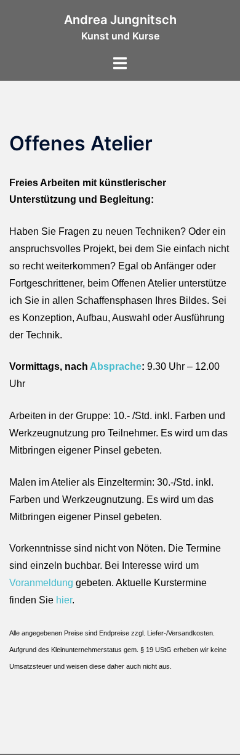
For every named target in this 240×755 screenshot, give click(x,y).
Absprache (116, 366)
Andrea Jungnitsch (120, 19)
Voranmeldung (41, 582)
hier (64, 600)
